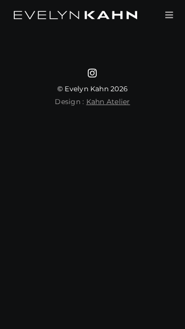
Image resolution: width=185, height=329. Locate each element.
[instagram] (92, 73)
